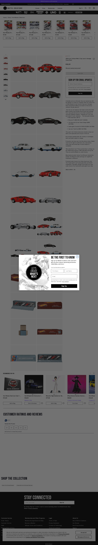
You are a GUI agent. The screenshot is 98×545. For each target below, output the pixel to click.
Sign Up (64, 286)
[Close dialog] (77, 256)
